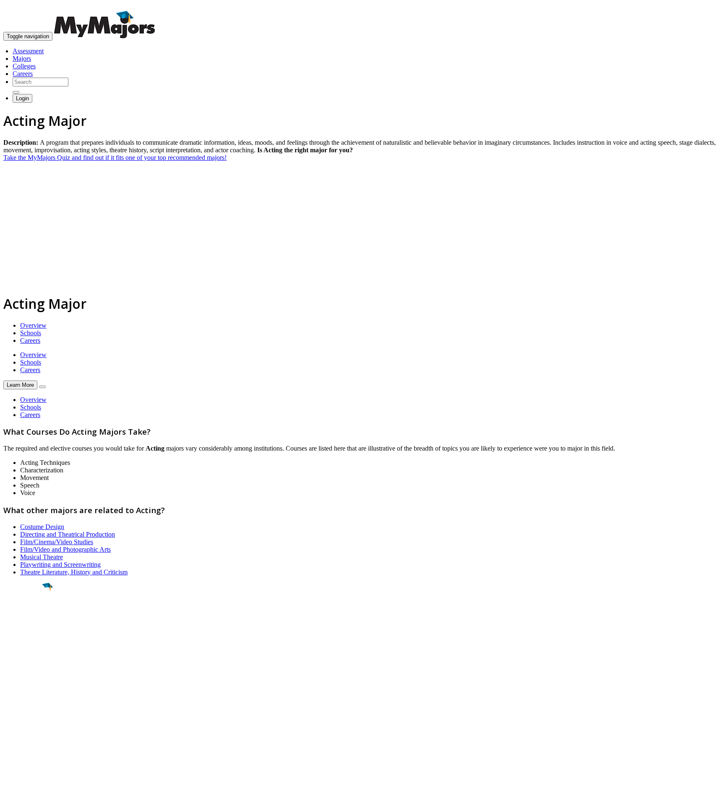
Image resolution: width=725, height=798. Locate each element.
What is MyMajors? (29, 699)
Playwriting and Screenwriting (60, 564)
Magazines (17, 722)
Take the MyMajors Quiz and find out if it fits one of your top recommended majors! (115, 157)
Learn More (20, 385)
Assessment (28, 51)
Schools (30, 332)
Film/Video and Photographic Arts (65, 549)
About (13, 682)
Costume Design (42, 526)
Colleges (24, 66)
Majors (22, 58)
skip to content (705, 6)
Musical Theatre (41, 557)
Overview (33, 325)
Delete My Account (29, 729)
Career (24, 651)
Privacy (34, 787)
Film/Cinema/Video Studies (56, 541)
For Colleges (20, 714)
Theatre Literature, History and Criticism (74, 572)
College (25, 633)
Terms (11, 787)
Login (22, 98)
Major (23, 615)
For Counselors (23, 707)
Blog (9, 737)
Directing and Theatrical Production (67, 534)
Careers (23, 73)
